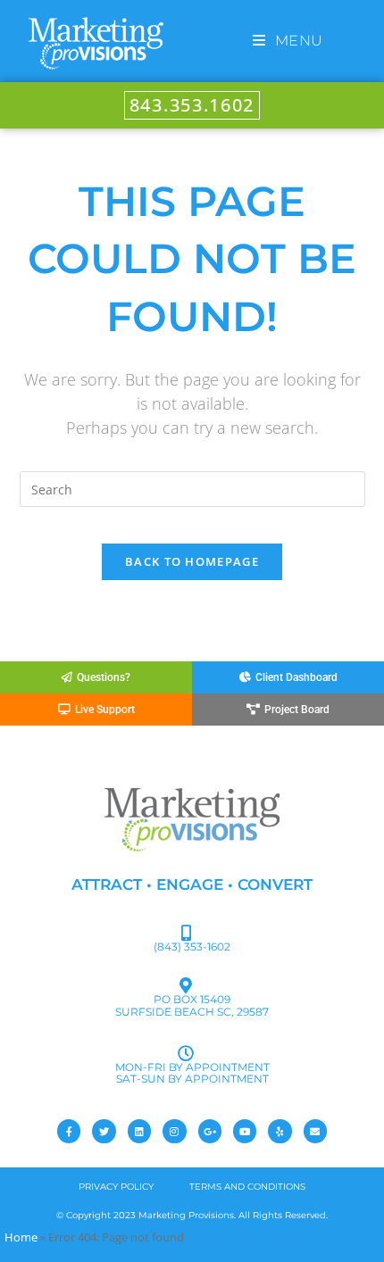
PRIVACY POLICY (116, 1186)
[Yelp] (279, 1130)
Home (21, 1237)
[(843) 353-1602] (186, 933)
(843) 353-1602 (192, 946)
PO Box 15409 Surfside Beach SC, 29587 (192, 1004)
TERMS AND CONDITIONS (247, 1186)
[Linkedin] (139, 1130)
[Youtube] (244, 1130)
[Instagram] (174, 1130)
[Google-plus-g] (209, 1130)
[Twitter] (103, 1130)
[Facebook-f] (68, 1130)
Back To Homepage (192, 561)
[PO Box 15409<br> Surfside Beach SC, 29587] (186, 985)
